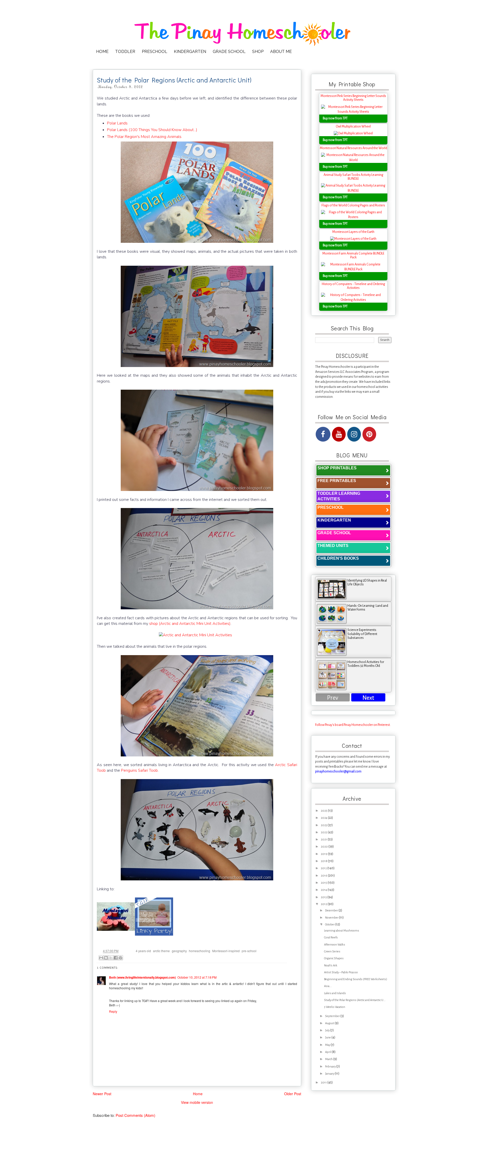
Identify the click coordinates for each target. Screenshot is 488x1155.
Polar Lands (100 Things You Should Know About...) (152, 130)
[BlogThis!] (106, 957)
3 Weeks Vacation (334, 1007)
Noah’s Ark (330, 965)
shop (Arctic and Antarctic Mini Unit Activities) (190, 623)
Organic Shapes (334, 958)
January (330, 1073)
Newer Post (102, 1093)
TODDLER (125, 51)
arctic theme (161, 951)
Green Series (332, 951)
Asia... (328, 986)
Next (368, 698)
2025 (324, 810)
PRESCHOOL (154, 51)
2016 (324, 875)
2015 (324, 882)
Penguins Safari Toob (139, 770)
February (330, 1066)
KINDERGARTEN (190, 51)
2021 (324, 839)
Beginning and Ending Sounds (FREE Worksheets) (355, 979)
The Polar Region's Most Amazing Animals (144, 136)
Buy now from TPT (335, 118)
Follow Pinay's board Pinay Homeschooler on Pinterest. (353, 725)
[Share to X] (110, 957)
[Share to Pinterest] (120, 957)
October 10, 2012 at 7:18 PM (197, 977)
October (330, 924)
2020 (324, 846)
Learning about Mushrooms (341, 930)
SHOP (258, 51)
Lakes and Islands (335, 993)
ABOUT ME (281, 51)
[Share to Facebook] (115, 957)
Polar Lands (117, 123)
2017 (324, 868)
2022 (324, 832)
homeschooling (199, 951)
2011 (324, 1082)
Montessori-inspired (226, 951)
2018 (324, 861)
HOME (102, 51)
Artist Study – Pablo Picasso (341, 972)
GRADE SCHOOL (229, 51)
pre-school (249, 951)
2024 (324, 818)
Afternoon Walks (334, 944)
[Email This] (101, 957)
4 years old (143, 951)
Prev (332, 698)
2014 (324, 890)
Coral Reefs (331, 937)
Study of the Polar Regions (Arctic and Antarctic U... (355, 1000)
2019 (324, 854)
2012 (324, 904)
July (327, 1030)
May (328, 1045)
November (332, 917)
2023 (324, 825)
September (332, 1016)
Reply (113, 1011)
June (328, 1037)
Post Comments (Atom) (135, 1115)
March (329, 1059)
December (332, 910)
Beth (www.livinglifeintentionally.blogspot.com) (142, 977)
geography (179, 951)
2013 (324, 897)
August (330, 1023)
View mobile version (197, 1102)
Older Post (292, 1093)
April (328, 1052)
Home (198, 1093)
